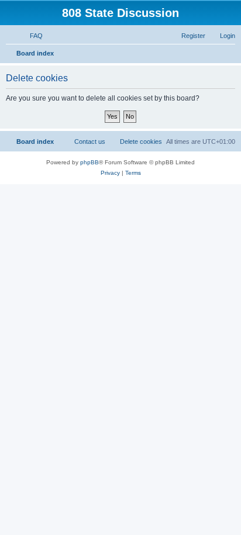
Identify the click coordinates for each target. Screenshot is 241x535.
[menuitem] (31, 36)
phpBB (89, 162)
